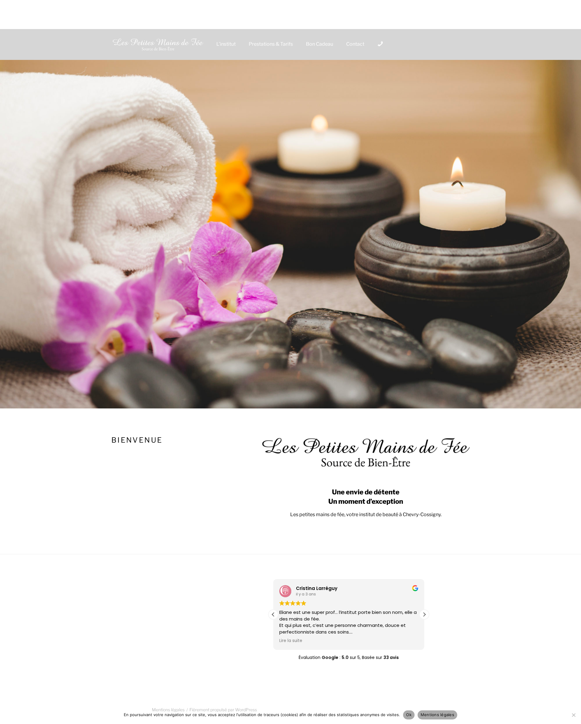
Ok (409, 714)
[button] (424, 614)
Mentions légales (437, 714)
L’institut (226, 44)
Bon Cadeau (319, 44)
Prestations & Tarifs (271, 44)
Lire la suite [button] (290, 641)
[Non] (573, 715)
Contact (355, 44)
